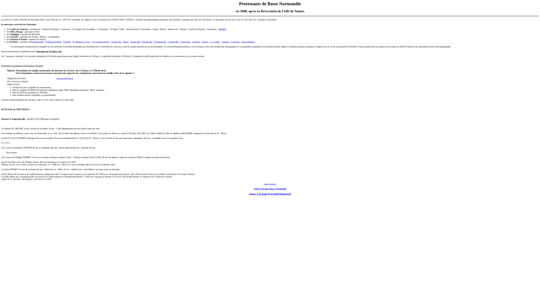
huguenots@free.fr (65, 78)
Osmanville (116, 42)
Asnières (225, 42)
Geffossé (196, 42)
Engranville (147, 42)
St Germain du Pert (100, 42)
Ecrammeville (160, 42)
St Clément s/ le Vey (81, 42)
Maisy (126, 42)
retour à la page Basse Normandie (270, 189)
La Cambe (215, 42)
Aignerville (135, 42)
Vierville (67, 42)
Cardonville (173, 42)
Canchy (205, 42)
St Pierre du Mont (53, 42)
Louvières (235, 42)
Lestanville (185, 42)
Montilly (222, 29)
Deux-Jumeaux (248, 42)
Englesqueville (37, 42)
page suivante (270, 184)
